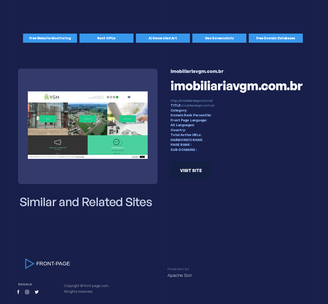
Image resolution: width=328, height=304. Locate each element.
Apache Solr (179, 275)
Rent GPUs (106, 38)
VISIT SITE (191, 170)
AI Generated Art (163, 38)
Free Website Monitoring (50, 38)
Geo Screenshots (219, 38)
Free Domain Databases (275, 38)
